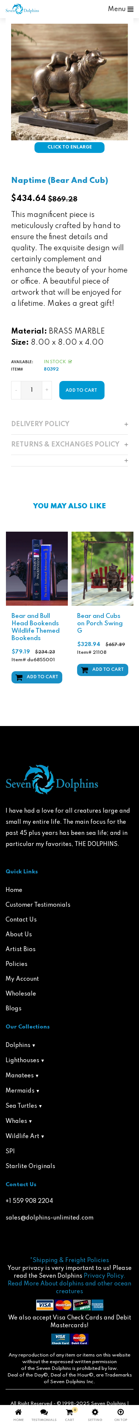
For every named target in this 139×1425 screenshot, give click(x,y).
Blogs (13, 1009)
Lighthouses (22, 1061)
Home (14, 890)
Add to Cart (42, 677)
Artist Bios (21, 950)
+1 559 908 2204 (29, 1201)
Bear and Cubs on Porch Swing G (100, 623)
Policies (16, 964)
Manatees (20, 1076)
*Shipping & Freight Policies (69, 1261)
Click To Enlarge (69, 147)
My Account (22, 979)
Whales (16, 1121)
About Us (19, 935)
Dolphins (18, 1045)
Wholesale (21, 994)
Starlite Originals (30, 1167)
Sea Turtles (21, 1106)
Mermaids (20, 1091)
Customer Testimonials (38, 905)
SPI (10, 1152)
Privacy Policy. (104, 1276)
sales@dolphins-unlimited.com (49, 1218)
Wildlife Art (22, 1137)
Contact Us (21, 920)
